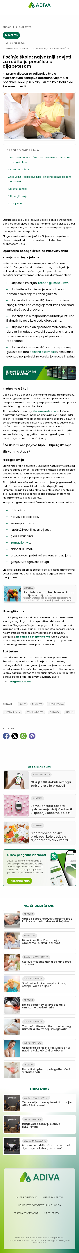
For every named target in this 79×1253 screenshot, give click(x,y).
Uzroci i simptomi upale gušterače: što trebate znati (47, 1068)
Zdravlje (9, 27)
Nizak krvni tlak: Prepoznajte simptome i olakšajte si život (41, 939)
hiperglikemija (12, 712)
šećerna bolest (35, 712)
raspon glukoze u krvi (53, 283)
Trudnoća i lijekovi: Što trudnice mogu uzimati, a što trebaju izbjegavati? (47, 1025)
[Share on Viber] (32, 736)
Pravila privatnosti (26, 1213)
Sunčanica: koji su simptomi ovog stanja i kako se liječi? (44, 982)
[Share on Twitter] (14, 736)
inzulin (69, 712)
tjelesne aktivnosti (43, 352)
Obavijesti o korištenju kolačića (39, 1205)
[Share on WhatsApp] (23, 736)
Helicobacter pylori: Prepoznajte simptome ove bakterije (43, 1004)
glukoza (54, 712)
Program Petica (20, 681)
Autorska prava (53, 1197)
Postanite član (19, 881)
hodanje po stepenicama (33, 636)
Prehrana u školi (19, 169)
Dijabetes (25, 27)
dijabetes (37, 704)
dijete (22, 704)
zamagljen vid (20, 542)
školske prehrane (44, 411)
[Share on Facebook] (6, 736)
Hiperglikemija (19, 196)
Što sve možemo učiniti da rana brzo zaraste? (46, 961)
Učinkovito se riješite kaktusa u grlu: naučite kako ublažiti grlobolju (46, 1047)
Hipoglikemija (18, 189)
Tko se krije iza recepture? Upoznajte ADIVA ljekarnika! (46, 1101)
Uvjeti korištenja (26, 1197)
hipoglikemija (56, 704)
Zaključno (16, 203)
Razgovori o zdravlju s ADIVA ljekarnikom (41, 1123)
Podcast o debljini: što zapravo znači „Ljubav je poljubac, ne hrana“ (46, 1144)
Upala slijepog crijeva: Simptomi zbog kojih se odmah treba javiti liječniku (47, 918)
